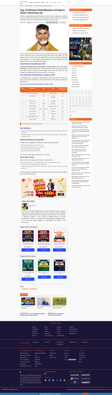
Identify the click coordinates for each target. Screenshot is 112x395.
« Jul (70, 115)
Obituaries (71, 327)
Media (65, 357)
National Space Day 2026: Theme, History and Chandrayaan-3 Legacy (80, 126)
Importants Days (60, 335)
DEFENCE (37, 361)
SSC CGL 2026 (53, 357)
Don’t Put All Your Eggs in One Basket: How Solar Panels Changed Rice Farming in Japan (80, 169)
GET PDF (85, 393)
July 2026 (74, 68)
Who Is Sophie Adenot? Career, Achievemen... (44, 306)
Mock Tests (81, 353)
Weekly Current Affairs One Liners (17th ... (27, 306)
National (31, 2)
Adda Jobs (47, 342)
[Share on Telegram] (49, 22)
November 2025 (75, 86)
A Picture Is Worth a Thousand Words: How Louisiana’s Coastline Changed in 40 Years (81, 164)
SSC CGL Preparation (24, 361)
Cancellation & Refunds (88, 389)
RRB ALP (52, 355)
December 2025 (75, 84)
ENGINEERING (38, 363)
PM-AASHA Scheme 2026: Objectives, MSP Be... (59, 306)
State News (34, 331)
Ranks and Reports (73, 329)
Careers (70, 359)
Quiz (60, 2)
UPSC (36, 366)
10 (70, 100)
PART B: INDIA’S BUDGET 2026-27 (81, 17)
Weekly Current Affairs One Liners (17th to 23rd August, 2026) (81, 123)
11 (73, 100)
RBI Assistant (23, 363)
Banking (43, 2)
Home (21, 5)
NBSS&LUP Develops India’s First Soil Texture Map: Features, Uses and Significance (81, 137)
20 (80, 103)
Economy (59, 333)
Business (59, 327)
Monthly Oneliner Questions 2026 (80, 33)
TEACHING (37, 359)
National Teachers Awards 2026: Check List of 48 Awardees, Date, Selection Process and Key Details (81, 142)
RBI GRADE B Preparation (26, 366)
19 (76, 103)
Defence (59, 329)
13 (80, 100)
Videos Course (82, 357)
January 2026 (75, 82)
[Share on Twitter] (56, 22)
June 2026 (74, 70)
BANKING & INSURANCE (40, 353)
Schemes (47, 331)
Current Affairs (25, 288)
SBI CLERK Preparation (25, 355)
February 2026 (75, 79)
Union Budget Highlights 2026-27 (80, 19)
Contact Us (66, 355)
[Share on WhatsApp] (47, 22)
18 (73, 103)
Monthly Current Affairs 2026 (79, 30)
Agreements (47, 333)
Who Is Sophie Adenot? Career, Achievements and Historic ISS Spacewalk (79, 151)
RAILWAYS (37, 357)
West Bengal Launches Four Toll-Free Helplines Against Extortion (80, 177)
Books (80, 361)
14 (83, 100)
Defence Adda (60, 344)
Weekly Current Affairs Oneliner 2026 (81, 28)
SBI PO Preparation (24, 353)
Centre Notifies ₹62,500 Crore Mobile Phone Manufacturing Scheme (80, 146)
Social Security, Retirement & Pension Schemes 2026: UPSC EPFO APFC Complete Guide (80, 182)
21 (83, 103)
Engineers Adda (72, 342)
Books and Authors (49, 335)
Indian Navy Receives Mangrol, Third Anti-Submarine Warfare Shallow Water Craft (81, 131)
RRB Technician (53, 353)
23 (90, 103)
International (37, 2)
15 (86, 100)
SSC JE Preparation (24, 359)
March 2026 (74, 77)
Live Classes (82, 355)
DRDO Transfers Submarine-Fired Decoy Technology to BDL (81, 155)
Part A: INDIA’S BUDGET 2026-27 (80, 15)
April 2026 (74, 75)
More (55, 2)
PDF (47, 2)
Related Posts (24, 294)
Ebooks (80, 359)
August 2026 (78, 66)
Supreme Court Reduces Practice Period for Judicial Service (81, 186)
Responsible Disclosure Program (74, 389)
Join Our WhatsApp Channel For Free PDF (31, 123)
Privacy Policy (107, 389)
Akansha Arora (24, 22)
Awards (46, 329)
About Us (66, 353)
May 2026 (74, 73)
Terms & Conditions (98, 389)
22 (86, 103)
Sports (46, 327)
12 (76, 100)
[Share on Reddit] (52, 22)
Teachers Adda (35, 342)
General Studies (28, 5)
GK (50, 2)
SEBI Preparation (24, 357)
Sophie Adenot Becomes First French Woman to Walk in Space (80, 159)
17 (70, 103)
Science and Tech (73, 331)
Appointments (35, 333)
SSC (36, 355)
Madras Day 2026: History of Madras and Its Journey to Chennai (81, 173)
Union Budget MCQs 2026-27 (79, 12)
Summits (59, 331)
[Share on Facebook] (54, 22)
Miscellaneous (72, 333)
